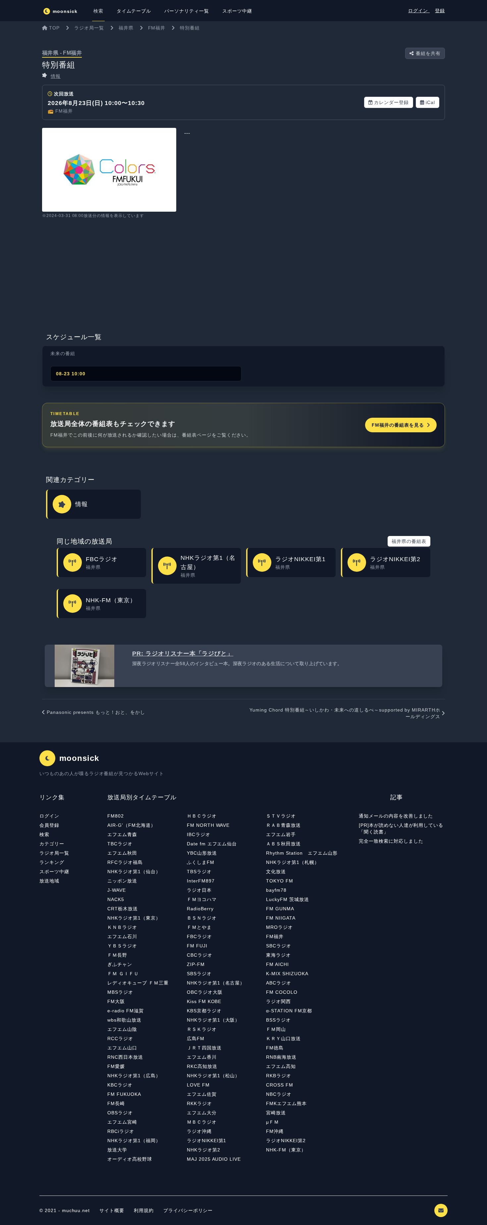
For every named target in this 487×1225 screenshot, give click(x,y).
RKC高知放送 (202, 1066)
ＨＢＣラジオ (202, 816)
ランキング (51, 862)
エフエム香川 (202, 1057)
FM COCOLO (282, 992)
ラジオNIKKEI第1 (207, 1140)
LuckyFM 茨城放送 (287, 899)
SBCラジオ (278, 945)
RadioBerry (200, 908)
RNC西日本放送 (125, 1057)
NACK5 (115, 899)
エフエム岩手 (281, 834)
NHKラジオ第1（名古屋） (216, 982)
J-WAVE (116, 890)
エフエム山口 (122, 1047)
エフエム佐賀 (202, 1094)
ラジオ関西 (278, 1001)
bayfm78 (276, 890)
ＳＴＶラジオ (281, 816)
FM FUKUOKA (124, 1094)
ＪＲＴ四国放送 (204, 1047)
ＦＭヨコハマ (202, 899)
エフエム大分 (202, 1112)
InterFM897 (201, 880)
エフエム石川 (122, 936)
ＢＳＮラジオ (202, 918)
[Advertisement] (243, 277)
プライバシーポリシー (188, 1210)
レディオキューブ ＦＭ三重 (137, 982)
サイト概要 (112, 1210)
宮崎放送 (276, 1112)
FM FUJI (197, 945)
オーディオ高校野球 (129, 1159)
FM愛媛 (116, 1066)
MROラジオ (279, 927)
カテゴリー (51, 843)
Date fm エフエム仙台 (212, 843)
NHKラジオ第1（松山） (213, 1075)
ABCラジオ (278, 982)
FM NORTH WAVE (208, 825)
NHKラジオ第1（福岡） (134, 1140)
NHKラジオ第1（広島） (134, 1075)
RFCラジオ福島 (125, 862)
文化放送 (276, 871)
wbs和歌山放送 (124, 1020)
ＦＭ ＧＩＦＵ (123, 973)
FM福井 (275, 936)
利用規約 (144, 1210)
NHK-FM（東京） (286, 1149)
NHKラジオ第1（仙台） (134, 871)
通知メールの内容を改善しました (396, 816)
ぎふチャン (119, 964)
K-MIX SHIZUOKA (287, 973)
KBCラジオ (120, 1085)
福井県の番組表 (409, 541)
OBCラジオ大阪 (205, 992)
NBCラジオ (279, 1094)
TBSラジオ (199, 871)
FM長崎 (116, 1103)
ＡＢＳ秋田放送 (283, 843)
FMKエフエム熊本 (286, 1103)
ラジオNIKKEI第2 (286, 1140)
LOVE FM (198, 1085)
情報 (56, 76)
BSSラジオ (278, 1020)
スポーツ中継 (54, 871)
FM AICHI (277, 964)
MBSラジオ (120, 992)
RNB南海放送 (281, 1057)
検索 (44, 834)
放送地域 (49, 880)
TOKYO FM (279, 880)
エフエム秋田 (122, 853)
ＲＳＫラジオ (202, 1029)
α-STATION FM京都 (289, 1010)
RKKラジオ (199, 1103)
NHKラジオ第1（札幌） (292, 862)
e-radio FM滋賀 (125, 1010)
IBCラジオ (198, 834)
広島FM (195, 1038)
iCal (430, 102)
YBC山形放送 (202, 853)
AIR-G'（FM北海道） (131, 825)
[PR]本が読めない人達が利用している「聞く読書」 (401, 828)
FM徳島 (275, 1047)
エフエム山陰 (122, 1029)
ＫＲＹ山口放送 (283, 1038)
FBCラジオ (199, 936)
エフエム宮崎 (122, 1122)
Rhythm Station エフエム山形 (301, 853)
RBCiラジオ (120, 1131)
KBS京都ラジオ (204, 1010)
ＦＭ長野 (117, 955)
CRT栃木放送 (122, 908)
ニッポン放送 (122, 880)
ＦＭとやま (199, 927)
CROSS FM (279, 1085)
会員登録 (49, 825)
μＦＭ (272, 1122)
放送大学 (117, 1149)
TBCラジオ (120, 843)
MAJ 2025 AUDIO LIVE (214, 1159)
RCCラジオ (120, 1038)
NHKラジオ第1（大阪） (213, 1020)
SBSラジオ (199, 973)
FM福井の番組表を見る (398, 425)
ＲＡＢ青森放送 (283, 825)
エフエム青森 (122, 834)
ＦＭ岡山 (276, 1029)
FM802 (115, 816)
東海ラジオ (278, 955)
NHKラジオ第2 (203, 1149)
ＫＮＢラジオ (122, 927)
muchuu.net (76, 1210)
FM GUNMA (280, 908)
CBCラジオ (199, 955)
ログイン (419, 10)
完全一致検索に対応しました (391, 841)
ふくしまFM (200, 862)
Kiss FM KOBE (204, 1001)
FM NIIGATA (281, 918)
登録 (440, 10)
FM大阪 (116, 1001)
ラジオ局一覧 (54, 853)
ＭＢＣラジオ (202, 1122)
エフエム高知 (281, 1066)
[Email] (441, 1210)
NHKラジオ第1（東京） (134, 918)
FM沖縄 (275, 1131)
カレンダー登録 (391, 102)
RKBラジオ (278, 1075)
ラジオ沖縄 (199, 1131)
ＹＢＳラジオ (122, 945)
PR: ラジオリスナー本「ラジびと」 (182, 653)
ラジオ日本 (199, 890)
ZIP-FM (196, 964)
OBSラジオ (120, 1112)
